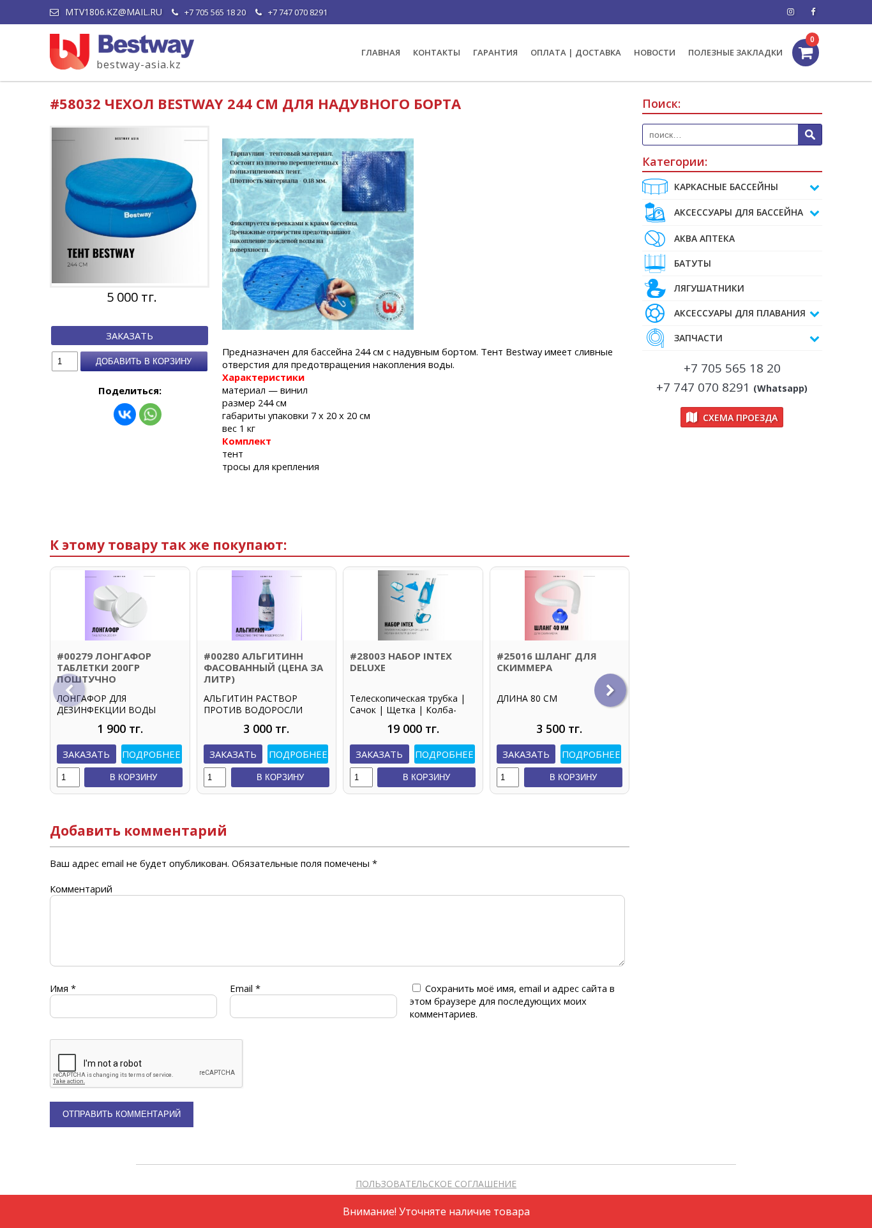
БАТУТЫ (692, 263)
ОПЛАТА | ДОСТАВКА (575, 52)
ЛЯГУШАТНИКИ (709, 288)
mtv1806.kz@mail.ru (113, 12)
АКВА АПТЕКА (704, 238)
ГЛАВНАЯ (380, 52)
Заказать (129, 335)
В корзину (133, 777)
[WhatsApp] (150, 414)
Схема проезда (739, 417)
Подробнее (151, 754)
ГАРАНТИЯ (495, 52)
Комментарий (81, 888)
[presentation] (69, 690)
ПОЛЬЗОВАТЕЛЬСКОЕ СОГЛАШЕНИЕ (436, 1184)
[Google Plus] (812, 12)
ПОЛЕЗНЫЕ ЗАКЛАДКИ (735, 52)
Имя (63, 988)
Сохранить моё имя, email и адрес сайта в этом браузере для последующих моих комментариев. (512, 1001)
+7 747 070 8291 (297, 12)
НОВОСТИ (654, 52)
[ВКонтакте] (125, 414)
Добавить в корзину (144, 361)
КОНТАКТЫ (436, 52)
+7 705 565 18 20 (215, 12)
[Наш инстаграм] (790, 12)
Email (245, 988)
